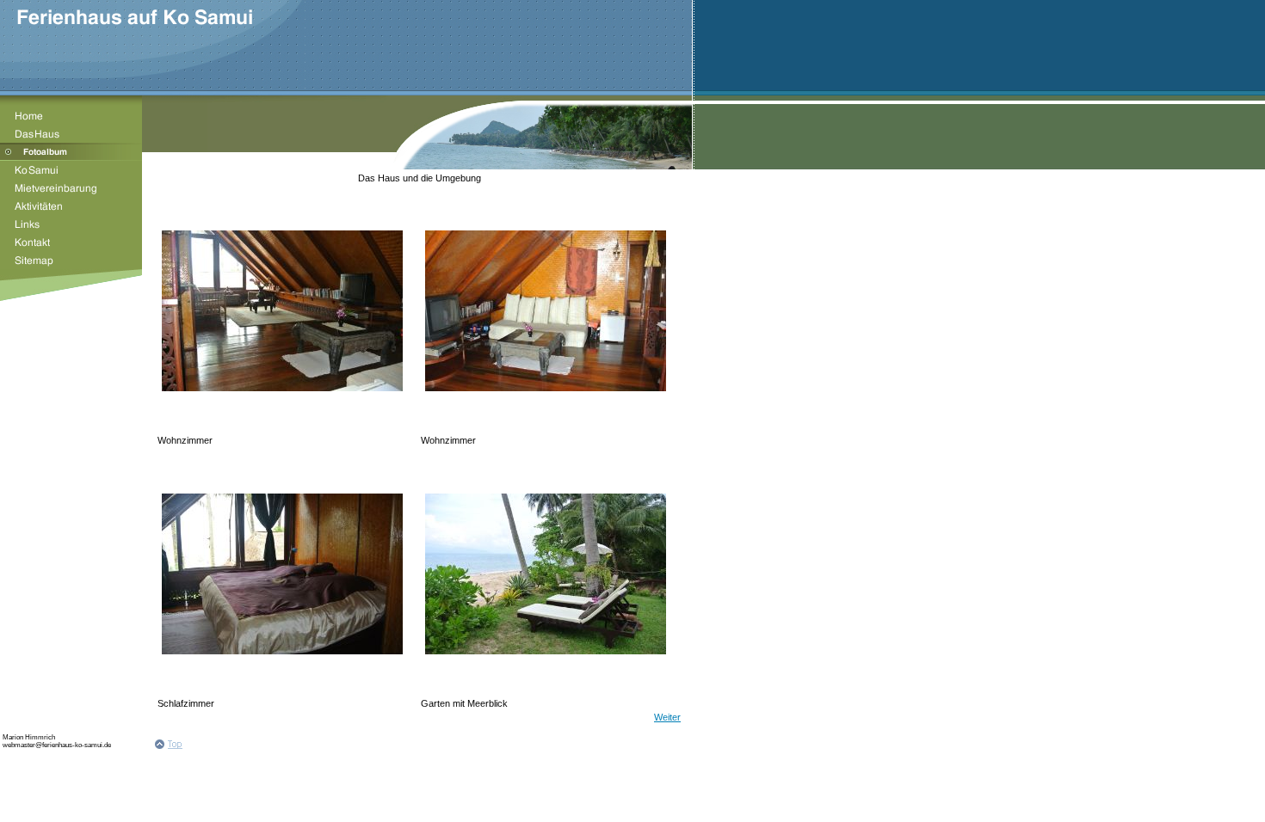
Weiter (667, 717)
